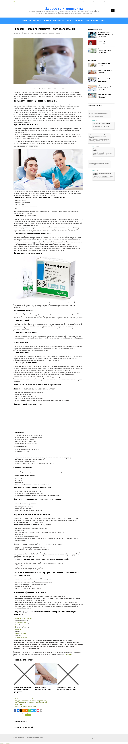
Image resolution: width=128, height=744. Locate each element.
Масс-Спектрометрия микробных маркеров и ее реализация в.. (105, 34)
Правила (42, 737)
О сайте (113, 2)
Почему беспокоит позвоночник (25, 706)
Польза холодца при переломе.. (104, 64)
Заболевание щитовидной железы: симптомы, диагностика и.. (105, 87)
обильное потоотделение (23, 618)
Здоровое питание (59, 20)
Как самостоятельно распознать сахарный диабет (31, 702)
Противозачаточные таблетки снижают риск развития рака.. (105, 50)
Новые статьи (35, 737)
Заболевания (47, 20)
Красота (103, 20)
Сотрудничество (87, 2)
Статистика (21, 737)
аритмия (18, 629)
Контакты (106, 2)
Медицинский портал (31, 713)
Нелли (93, 120)
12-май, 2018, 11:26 (28, 33)
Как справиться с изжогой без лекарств (101, 123)
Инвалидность (79, 20)
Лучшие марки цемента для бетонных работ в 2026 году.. (66, 688)
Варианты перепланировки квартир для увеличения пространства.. (22, 690)
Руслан (104, 132)
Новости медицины (35, 20)
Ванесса (104, 109)
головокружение (20, 622)
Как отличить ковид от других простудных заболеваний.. (105, 95)
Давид (94, 170)
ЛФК (87, 20)
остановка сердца (21, 637)
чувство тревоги (20, 633)
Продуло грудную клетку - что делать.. (105, 71)
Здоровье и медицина (64, 8)
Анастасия (103, 159)
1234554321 (18, 33)
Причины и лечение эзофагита (95, 161)
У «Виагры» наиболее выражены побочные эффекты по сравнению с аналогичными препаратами (98, 136)
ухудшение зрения (21, 626)
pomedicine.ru (69, 654)
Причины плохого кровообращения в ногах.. (43, 688)
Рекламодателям (97, 2)
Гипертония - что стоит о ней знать (96, 111)
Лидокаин (28, 715)
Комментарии (28, 737)
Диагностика (95, 20)
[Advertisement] (48, 419)
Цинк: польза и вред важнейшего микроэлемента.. (104, 79)
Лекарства (70, 20)
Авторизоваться (19, 2)
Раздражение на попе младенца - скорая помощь (31, 701)
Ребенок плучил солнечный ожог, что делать (29, 699)
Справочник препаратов (48, 33)
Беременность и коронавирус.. (102, 42)
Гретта (93, 146)
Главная (24, 20)
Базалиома (18, 704)
